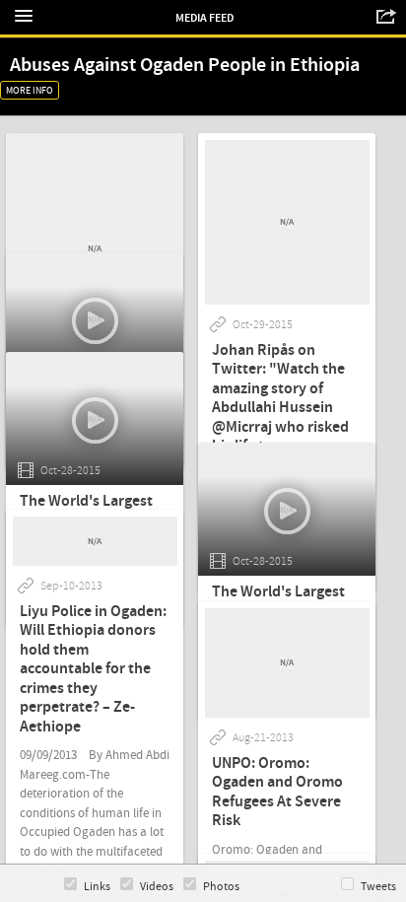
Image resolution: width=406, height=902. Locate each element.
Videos (156, 886)
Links (97, 886)
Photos (221, 886)
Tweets (378, 886)
